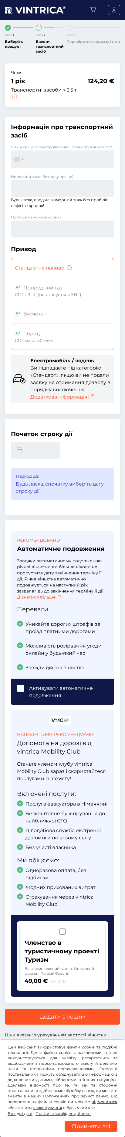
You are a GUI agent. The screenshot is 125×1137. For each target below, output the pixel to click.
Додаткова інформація (58, 397)
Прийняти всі (91, 1126)
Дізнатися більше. (37, 597)
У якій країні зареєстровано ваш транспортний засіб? (61, 147)
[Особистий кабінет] (114, 10)
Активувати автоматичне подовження (61, 691)
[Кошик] (93, 10)
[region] (62, 1132)
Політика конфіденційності (63, 1113)
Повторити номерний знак (36, 217)
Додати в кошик (62, 1016)
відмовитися (104, 1102)
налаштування (47, 1108)
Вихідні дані (20, 1113)
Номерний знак (42, 176)
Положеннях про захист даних (75, 1096)
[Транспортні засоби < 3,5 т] (14, 97)
